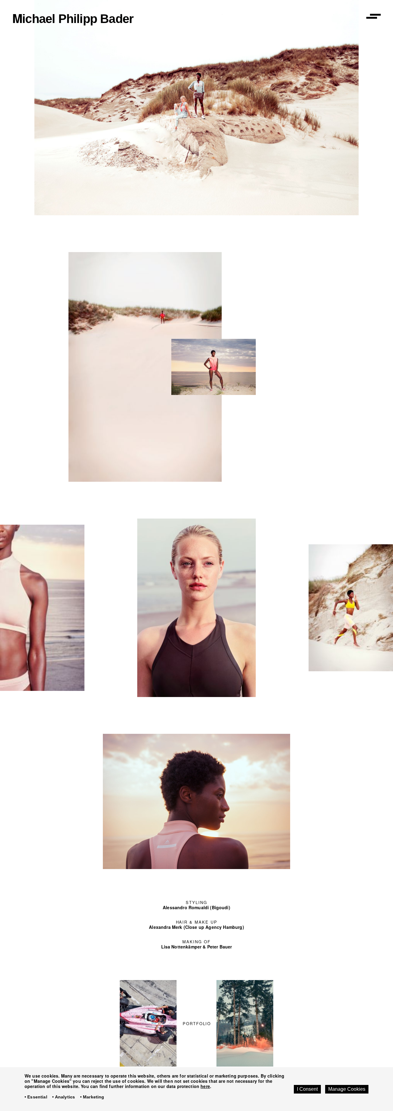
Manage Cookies (346, 1089)
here (205, 1086)
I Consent (307, 1089)
